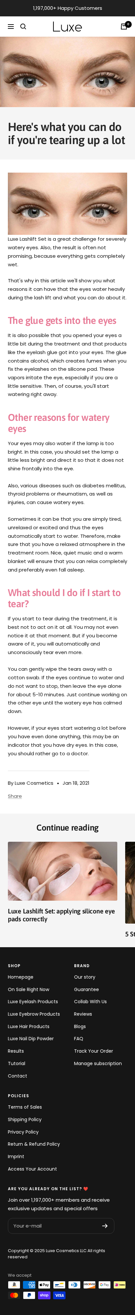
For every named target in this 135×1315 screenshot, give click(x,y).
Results (16, 1051)
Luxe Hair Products (28, 1026)
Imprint (16, 1156)
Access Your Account (32, 1169)
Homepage (20, 977)
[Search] (23, 26)
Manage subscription (98, 1063)
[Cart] (124, 26)
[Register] (105, 1226)
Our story (84, 977)
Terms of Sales (25, 1107)
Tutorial (16, 1063)
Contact (17, 1076)
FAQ (78, 1038)
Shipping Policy (25, 1119)
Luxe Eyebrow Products (34, 1014)
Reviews (83, 1014)
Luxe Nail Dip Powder (31, 1038)
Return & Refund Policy (34, 1144)
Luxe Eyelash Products (33, 1001)
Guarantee (86, 989)
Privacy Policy (23, 1132)
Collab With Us (90, 1001)
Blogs (80, 1026)
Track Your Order (93, 1051)
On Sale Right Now (28, 989)
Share (15, 796)
